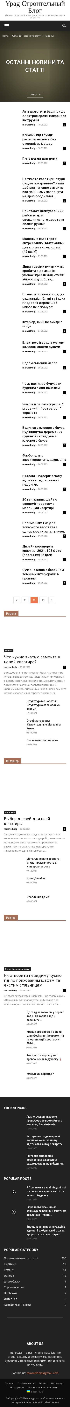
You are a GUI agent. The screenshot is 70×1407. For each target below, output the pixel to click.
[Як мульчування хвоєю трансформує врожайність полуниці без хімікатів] (13, 1121)
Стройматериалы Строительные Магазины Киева (43, 724)
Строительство (26, 1383)
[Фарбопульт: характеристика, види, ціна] (11, 461)
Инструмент (17, 1387)
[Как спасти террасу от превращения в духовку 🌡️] (13, 1060)
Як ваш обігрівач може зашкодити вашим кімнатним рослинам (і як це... (46, 1211)
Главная (9, 1383)
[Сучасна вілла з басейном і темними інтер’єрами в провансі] (11, 575)
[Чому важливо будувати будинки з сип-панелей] (11, 389)
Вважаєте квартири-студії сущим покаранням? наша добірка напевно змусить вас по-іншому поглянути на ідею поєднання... (43, 187)
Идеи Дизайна (36, 878)
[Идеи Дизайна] (13, 883)
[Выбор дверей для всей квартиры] (35, 791)
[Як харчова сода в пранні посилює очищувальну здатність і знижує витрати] (13, 1141)
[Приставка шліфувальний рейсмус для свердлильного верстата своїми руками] (11, 216)
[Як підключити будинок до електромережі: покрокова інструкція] (11, 114)
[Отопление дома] (13, 902)
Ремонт (8, 650)
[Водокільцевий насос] (11, 368)
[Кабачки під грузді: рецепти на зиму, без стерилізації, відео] (11, 140)
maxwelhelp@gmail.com (43, 1373)
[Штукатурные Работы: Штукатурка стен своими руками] (13, 706)
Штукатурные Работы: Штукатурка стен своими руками (43, 705)
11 (25, 600)
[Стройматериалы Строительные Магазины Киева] (13, 725)
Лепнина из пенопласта (42, 740)
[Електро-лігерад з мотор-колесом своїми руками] (11, 348)
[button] (6, 26)
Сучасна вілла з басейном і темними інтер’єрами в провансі (43, 574)
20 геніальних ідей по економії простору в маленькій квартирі (39, 503)
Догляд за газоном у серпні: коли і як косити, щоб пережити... (45, 1016)
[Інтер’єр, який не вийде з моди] (11, 324)
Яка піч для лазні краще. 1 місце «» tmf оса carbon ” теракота (43, 408)
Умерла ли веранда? (40, 1073)
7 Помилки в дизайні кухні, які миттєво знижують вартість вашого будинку (46, 1191)
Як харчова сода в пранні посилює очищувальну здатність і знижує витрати (44, 1140)
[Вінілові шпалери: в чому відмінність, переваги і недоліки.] (11, 481)
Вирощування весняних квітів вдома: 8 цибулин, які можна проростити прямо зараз (46, 1230)
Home (5, 35)
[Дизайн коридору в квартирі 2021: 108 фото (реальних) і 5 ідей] (11, 552)
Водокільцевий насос (39, 363)
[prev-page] (16, 600)
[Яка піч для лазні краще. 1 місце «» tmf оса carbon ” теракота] (11, 410)
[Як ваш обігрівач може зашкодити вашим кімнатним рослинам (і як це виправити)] (13, 1212)
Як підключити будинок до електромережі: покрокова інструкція (44, 116)
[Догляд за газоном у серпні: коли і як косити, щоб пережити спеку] (13, 1017)
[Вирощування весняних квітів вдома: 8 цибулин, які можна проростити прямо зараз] (13, 1231)
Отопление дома (37, 897)
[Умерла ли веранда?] (13, 1078)
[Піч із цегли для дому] (11, 164)
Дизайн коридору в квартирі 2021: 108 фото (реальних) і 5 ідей (41, 550)
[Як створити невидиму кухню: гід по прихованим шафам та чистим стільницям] (35, 948)
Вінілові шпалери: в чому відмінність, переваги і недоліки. (42, 480)
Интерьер (10, 812)
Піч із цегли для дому (39, 158)
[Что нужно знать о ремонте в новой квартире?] (35, 637)
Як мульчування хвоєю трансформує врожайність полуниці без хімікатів (44, 1120)
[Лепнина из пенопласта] (13, 745)
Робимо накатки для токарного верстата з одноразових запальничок (43, 527)
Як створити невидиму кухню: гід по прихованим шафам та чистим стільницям (33, 980)
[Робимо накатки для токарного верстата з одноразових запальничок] (11, 528)
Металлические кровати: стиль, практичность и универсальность (43, 862)
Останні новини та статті (26, 35)
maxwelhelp (28, 124)
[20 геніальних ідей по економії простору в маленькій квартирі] (11, 505)
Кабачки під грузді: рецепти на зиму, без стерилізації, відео (39, 139)
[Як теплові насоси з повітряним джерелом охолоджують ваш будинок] (13, 1160)
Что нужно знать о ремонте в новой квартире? (32, 659)
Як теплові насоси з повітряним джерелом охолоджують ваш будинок (45, 1159)
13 (43, 600)
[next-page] (51, 600)
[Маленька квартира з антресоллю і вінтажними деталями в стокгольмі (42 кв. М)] (11, 244)
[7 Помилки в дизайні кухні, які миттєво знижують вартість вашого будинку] (13, 1192)
